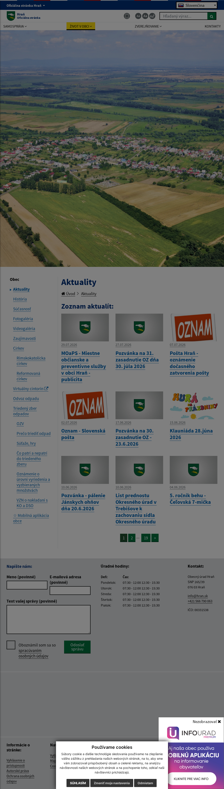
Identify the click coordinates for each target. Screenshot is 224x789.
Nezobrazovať (205, 721)
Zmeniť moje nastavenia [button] (112, 783)
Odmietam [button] (145, 783)
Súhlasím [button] (78, 783)
